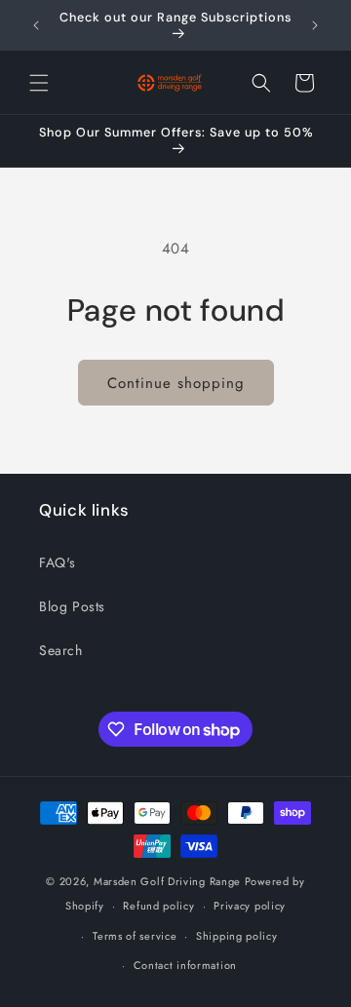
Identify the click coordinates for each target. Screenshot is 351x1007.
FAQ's (57, 562)
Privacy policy (250, 905)
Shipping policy (237, 936)
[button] (39, 82)
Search (61, 650)
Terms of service (134, 936)
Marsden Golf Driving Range (167, 881)
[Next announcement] (314, 25)
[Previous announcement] (36, 25)
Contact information (185, 965)
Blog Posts (72, 606)
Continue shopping (176, 383)
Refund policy (158, 905)
